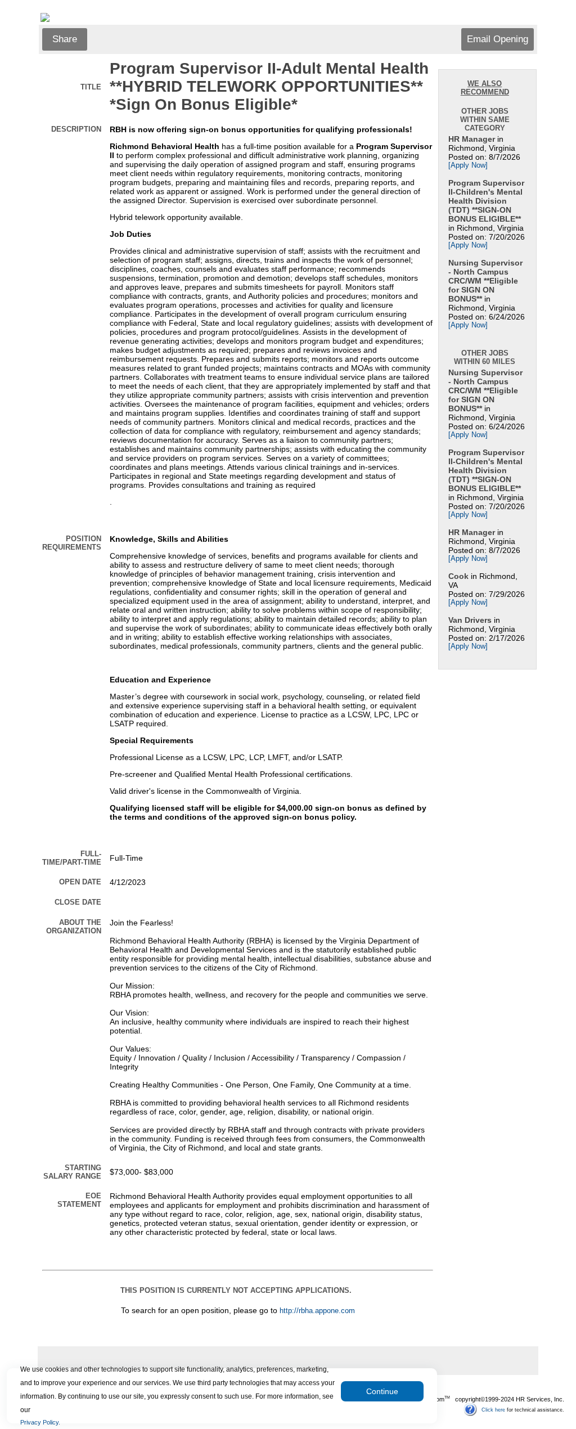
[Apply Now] (468, 165)
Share (64, 39)
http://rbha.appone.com (317, 1311)
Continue (382, 1391)
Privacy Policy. (40, 1422)
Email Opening (497, 39)
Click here (493, 1409)
